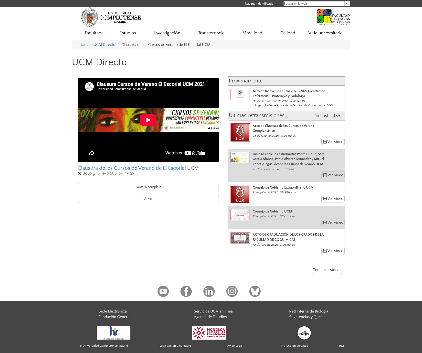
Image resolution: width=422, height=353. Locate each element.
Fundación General (114, 317)
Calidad (287, 33)
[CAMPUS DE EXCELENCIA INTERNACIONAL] (209, 332)
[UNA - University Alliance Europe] (304, 332)
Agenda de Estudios (210, 317)
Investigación (167, 33)
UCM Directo (104, 44)
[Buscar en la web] (347, 3)
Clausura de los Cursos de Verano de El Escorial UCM (138, 168)
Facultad (93, 33)
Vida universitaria (325, 33)
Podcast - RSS (326, 115)
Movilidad (252, 33)
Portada (81, 44)
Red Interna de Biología (308, 311)
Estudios (127, 33)
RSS (342, 345)
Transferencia (211, 33)
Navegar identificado (259, 3)
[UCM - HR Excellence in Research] (113, 332)
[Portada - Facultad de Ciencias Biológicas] (333, 16)
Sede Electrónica (113, 311)
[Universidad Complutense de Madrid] (111, 17)
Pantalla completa (148, 187)
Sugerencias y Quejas (307, 317)
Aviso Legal (235, 345)
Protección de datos (294, 345)
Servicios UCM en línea (213, 311)
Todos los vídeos (327, 270)
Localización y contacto (175, 345)
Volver (148, 199)
